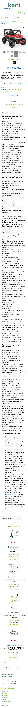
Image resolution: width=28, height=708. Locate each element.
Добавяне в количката (16, 83)
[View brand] (14, 64)
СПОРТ (8, 91)
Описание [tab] (14, 101)
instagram (16, 506)
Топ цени (4, 705)
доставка (8, 494)
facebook (10, 506)
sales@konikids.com (6, 676)
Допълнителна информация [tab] (14, 104)
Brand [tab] (14, 107)
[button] (4, 17)
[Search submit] (25, 9)
